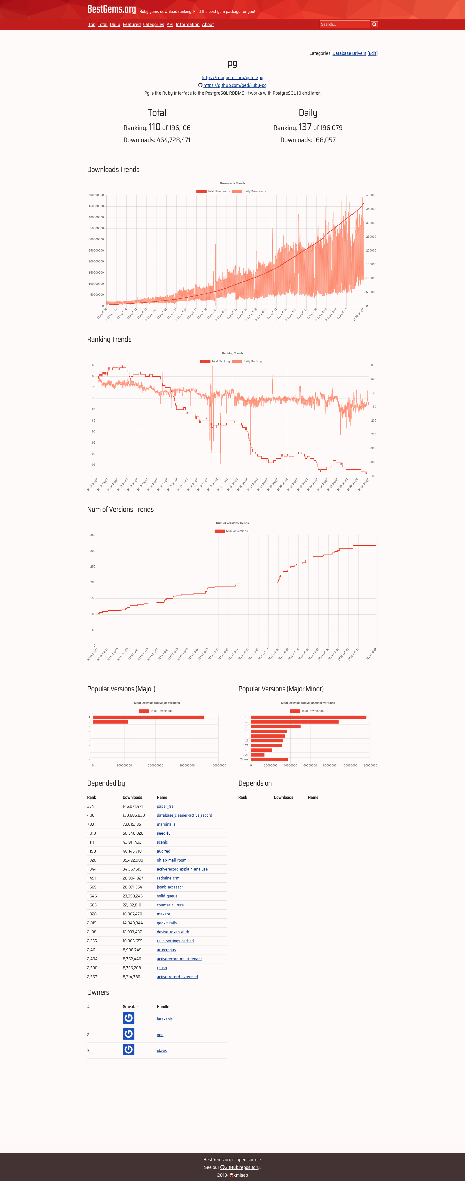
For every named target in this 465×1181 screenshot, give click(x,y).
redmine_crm (168, 878)
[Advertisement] (232, 1108)
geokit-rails (167, 923)
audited (163, 851)
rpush (162, 967)
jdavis (162, 1050)
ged (160, 1034)
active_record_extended (177, 976)
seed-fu (163, 833)
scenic (162, 842)
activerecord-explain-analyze (182, 869)
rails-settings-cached (175, 940)
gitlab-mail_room (171, 860)
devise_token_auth (173, 932)
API (170, 24)
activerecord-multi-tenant (179, 958)
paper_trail (166, 806)
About (208, 24)
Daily (115, 24)
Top (91, 24)
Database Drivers (349, 53)
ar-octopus (166, 949)
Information (188, 24)
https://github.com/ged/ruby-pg (235, 85)
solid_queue (167, 896)
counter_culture (170, 905)
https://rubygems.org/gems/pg (232, 77)
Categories (153, 24)
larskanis (165, 1019)
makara (163, 914)
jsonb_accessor (170, 887)
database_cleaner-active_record (184, 815)
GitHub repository (242, 1167)
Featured (132, 24)
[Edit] (372, 53)
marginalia (166, 824)
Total (103, 24)
